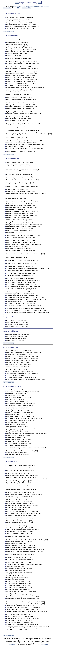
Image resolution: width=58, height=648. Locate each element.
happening (29, 6)
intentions (35, 6)
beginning (22, 6)
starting (9, 8)
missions (40, 6)
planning (46, 6)
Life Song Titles (26, 8)
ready (5, 8)
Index (39, 3)
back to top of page (8, 31)
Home (17, 3)
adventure (16, 6)
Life (18, 8)
